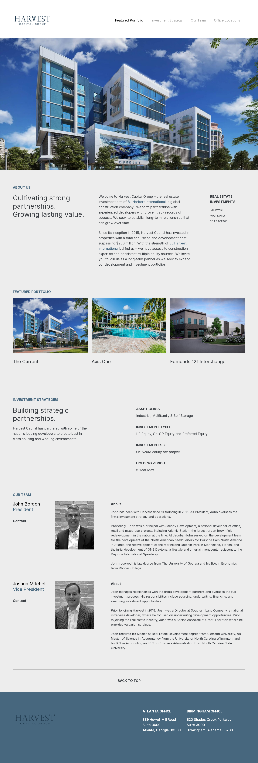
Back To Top (129, 681)
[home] (32, 20)
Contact (19, 521)
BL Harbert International (147, 202)
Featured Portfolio (129, 20)
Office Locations (227, 20)
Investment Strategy (167, 20)
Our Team (198, 20)
